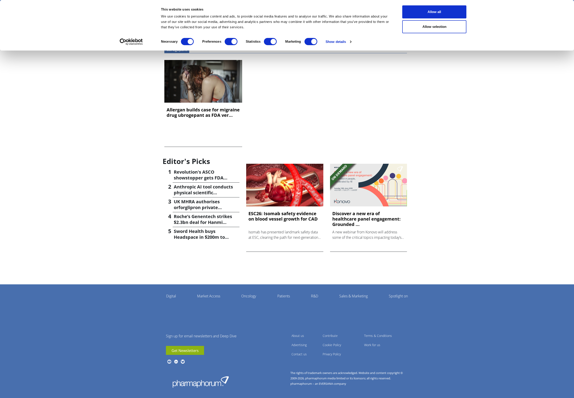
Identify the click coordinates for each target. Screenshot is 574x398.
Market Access (208, 296)
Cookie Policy (332, 345)
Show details (336, 42)
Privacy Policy (332, 354)
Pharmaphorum (200, 382)
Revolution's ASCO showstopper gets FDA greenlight (199, 178)
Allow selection (434, 27)
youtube (169, 361)
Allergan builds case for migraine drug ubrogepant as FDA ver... (203, 112)
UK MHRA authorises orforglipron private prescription (197, 207)
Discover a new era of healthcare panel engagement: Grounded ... (366, 219)
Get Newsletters (185, 350)
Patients (283, 296)
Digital (171, 296)
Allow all (434, 12)
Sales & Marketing (353, 296)
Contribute (330, 336)
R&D (314, 296)
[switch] (231, 41)
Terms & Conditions (378, 336)
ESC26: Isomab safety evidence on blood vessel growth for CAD (283, 216)
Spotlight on (398, 296)
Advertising (299, 345)
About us (297, 336)
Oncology (248, 296)
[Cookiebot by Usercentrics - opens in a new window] (131, 41)
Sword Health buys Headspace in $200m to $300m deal (199, 237)
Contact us (299, 354)
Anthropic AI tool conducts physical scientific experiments (203, 192)
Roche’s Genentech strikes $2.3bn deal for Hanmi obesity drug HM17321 (203, 222)
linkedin (176, 361)
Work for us (372, 345)
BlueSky (182, 361)
